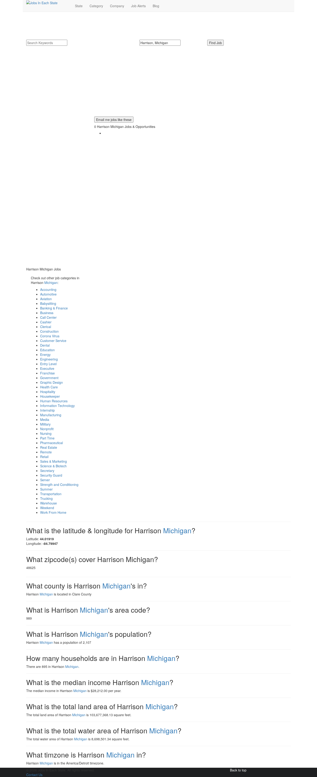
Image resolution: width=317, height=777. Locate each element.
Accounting (48, 289)
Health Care (49, 387)
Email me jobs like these (114, 119)
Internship (47, 410)
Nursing (46, 433)
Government (49, 377)
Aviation (46, 298)
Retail (44, 456)
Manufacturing (50, 415)
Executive (47, 368)
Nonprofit (47, 428)
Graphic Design (51, 382)
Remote (46, 452)
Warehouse (48, 503)
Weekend (47, 507)
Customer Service (53, 340)
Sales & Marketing (53, 461)
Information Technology (57, 405)
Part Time (47, 438)
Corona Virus (49, 336)
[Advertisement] (158, 84)
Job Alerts (138, 5)
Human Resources (54, 401)
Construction (49, 331)
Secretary (47, 470)
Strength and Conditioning (59, 484)
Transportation (50, 493)
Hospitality (47, 391)
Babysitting (48, 303)
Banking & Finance (54, 308)
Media (44, 419)
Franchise (47, 373)
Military (45, 424)
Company (117, 5)
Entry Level (48, 363)
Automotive (48, 294)
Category (96, 5)
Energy (45, 354)
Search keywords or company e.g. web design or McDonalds (74, 48)
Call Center (48, 317)
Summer (46, 489)
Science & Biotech (53, 466)
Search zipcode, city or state (161, 48)
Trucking (46, 498)
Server (45, 480)
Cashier (46, 322)
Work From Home (53, 512)
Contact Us (34, 774)
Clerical (45, 326)
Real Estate (48, 447)
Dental (45, 345)
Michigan (51, 282)
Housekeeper (50, 396)
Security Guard (51, 475)
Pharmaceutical (51, 442)
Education (47, 350)
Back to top (238, 770)
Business (46, 312)
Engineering (49, 359)
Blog (156, 5)
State (79, 5)
